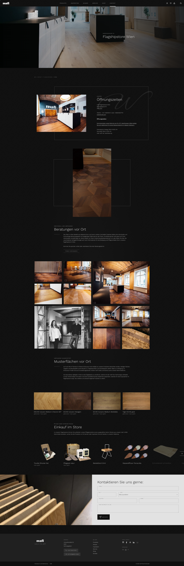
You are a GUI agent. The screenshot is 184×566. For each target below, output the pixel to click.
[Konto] (167, 3)
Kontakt (113, 3)
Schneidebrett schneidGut (161, 463)
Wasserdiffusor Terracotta (132, 463)
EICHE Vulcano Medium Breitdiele (105, 412)
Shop (94, 551)
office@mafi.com (73, 554)
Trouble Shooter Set (41, 463)
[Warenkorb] (174, 3)
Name (142, 498)
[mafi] (6, 3)
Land (122, 492)
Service (95, 3)
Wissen (85, 3)
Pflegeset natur (69, 463)
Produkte (63, 3)
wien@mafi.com (101, 114)
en (123, 549)
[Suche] (181, 3)
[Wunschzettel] (170, 3)
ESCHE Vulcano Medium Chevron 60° (47, 412)
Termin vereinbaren (71, 251)
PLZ (100, 492)
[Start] (92, 183)
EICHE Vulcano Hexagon (72, 412)
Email (101, 486)
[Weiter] (182, 453)
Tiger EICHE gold (129, 412)
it (128, 549)
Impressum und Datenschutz (41, 563)
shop (104, 3)
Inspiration (75, 3)
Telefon (102, 498)
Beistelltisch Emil (99, 463)
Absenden (105, 517)
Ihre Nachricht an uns (105, 504)
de (126, 549)
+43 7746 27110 (71, 550)
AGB (51, 563)
